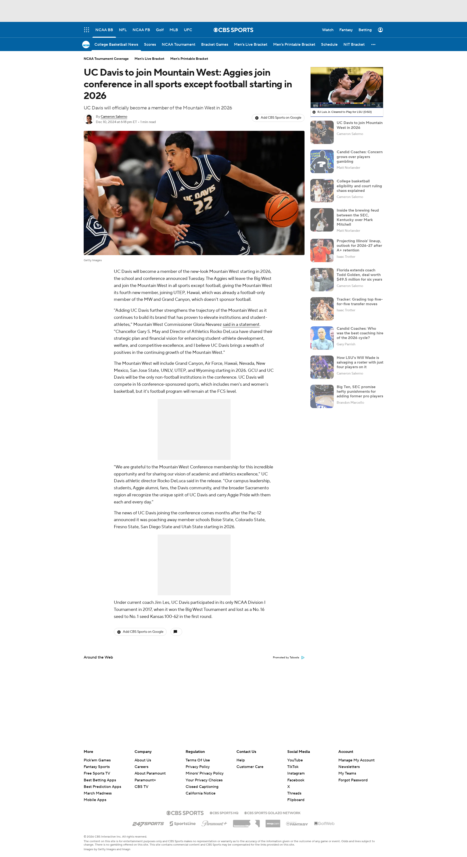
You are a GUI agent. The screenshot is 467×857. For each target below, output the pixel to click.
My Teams (347, 773)
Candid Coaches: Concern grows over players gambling (360, 157)
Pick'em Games (97, 760)
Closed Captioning (202, 782)
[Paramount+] (214, 822)
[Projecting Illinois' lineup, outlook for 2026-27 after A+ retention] (322, 250)
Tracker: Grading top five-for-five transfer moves (360, 301)
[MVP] (273, 821)
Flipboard (296, 799)
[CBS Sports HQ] (224, 812)
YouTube (295, 760)
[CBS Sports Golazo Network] (272, 812)
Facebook (295, 780)
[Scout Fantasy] (297, 823)
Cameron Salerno (114, 117)
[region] (347, 87)
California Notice (201, 788)
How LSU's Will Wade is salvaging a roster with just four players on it (360, 362)
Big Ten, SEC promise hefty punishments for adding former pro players (360, 391)
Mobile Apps (95, 799)
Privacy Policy (198, 766)
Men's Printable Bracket (189, 59)
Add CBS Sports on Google (281, 118)
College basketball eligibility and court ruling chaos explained (359, 186)
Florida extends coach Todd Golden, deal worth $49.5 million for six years (359, 275)
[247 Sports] (148, 822)
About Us (143, 760)
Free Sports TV (97, 773)
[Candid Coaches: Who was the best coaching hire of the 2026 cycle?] (322, 338)
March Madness (98, 793)
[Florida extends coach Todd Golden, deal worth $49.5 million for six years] (322, 279)
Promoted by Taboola (286, 657)
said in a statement (241, 324)
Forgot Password (353, 780)
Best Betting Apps (100, 780)
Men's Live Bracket (149, 59)
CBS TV (141, 786)
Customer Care (249, 766)
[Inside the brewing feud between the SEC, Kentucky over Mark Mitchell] (322, 220)
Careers (141, 766)
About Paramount (150, 773)
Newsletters (349, 766)
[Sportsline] (183, 823)
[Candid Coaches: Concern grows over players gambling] (322, 161)
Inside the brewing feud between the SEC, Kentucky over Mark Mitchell (358, 217)
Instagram (296, 773)
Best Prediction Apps (102, 786)
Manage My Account (356, 760)
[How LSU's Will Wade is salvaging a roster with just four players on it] (322, 367)
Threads (294, 793)
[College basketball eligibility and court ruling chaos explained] (322, 190)
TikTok (292, 766)
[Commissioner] (246, 821)
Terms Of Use (198, 760)
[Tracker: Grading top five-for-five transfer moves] (322, 309)
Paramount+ (145, 780)
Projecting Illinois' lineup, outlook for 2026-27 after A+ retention (359, 246)
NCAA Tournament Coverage (106, 59)
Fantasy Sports (97, 766)
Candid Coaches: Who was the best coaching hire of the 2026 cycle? (360, 333)
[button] (374, 44)
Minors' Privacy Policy (205, 773)
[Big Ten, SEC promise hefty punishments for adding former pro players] (322, 396)
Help (240, 760)
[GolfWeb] (324, 823)
